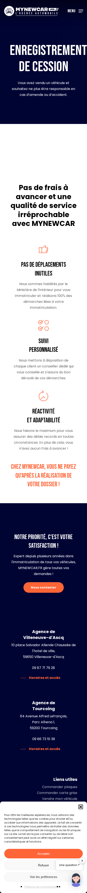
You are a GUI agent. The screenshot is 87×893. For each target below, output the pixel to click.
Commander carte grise (57, 792)
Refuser (43, 865)
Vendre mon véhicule (59, 798)
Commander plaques (59, 786)
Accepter (43, 853)
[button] (81, 807)
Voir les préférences (43, 877)
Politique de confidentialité (41, 887)
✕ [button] (82, 861)
